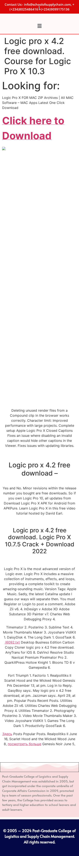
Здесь (7, 734)
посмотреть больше (24, 744)
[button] (39, 26)
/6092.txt (12, 642)
